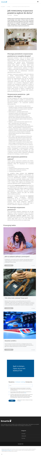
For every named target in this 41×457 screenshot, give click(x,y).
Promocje (23, 438)
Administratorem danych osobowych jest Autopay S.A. (25, 400)
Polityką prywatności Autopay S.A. (7, 450)
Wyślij (12, 400)
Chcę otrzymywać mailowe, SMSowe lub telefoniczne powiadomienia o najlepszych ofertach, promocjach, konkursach (20, 392)
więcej (25, 392)
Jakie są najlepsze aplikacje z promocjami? (17, 256)
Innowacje (23, 433)
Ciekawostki (24, 435)
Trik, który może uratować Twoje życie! (16, 298)
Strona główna (3, 6)
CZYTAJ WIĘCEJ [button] (8, 265)
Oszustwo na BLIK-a (10, 341)
